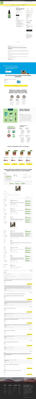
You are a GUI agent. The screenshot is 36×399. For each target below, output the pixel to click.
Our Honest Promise (5, 391)
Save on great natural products (29, 20)
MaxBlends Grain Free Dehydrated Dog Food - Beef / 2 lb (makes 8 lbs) (14, 157)
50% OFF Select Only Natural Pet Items (17, 0)
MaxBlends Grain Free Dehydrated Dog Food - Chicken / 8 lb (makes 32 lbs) (29, 157)
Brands (8, 3)
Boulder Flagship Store (14, 388)
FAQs (9, 388)
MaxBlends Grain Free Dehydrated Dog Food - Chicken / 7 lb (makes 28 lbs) (7, 157)
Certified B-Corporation (5, 388)
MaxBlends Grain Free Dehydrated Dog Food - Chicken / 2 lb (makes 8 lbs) (22, 157)
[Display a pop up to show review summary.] (8, 82)
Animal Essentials (17, 7)
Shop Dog (14, 390)
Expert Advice (5, 390)
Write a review (17, 12)
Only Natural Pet (26, 397)
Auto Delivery (19, 390)
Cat (6, 3)
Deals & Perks (19, 391)
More (13, 3)
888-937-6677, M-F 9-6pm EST (10, 392)
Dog (4, 3)
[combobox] (26, 3)
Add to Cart (16, 85)
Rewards (32, 3)
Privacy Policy (28, 393)
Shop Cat (14, 391)
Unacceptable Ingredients (19, 388)
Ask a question (20, 12)
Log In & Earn (7, 71)
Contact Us (10, 389)
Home (3, 6)
